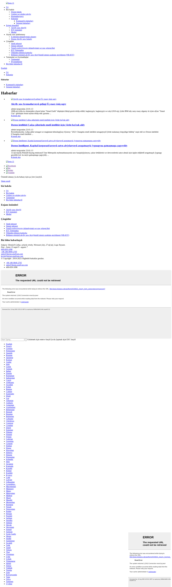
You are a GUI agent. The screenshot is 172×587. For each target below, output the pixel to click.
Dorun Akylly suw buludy (21, 39)
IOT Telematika (17, 50)
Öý (7, 7)
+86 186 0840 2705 (9, 252)
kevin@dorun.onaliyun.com (12, 256)
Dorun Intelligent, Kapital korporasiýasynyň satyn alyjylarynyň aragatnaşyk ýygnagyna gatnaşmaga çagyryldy (69, 145)
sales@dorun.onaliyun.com (12, 254)
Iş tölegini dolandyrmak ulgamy (23, 37)
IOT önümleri (16, 30)
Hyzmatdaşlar (16, 62)
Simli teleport (16, 43)
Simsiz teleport (17, 46)
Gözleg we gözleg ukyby (21, 14)
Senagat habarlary (23, 23)
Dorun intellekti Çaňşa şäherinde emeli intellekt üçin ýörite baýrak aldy (48, 125)
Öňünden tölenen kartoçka (21, 53)
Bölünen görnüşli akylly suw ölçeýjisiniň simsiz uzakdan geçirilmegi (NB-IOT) (42, 55)
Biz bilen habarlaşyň (14, 64)
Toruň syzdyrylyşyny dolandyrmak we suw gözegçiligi (33, 48)
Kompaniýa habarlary (24, 21)
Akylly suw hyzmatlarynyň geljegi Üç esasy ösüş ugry (38, 104)
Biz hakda (10, 193)
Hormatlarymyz (17, 16)
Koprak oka (16, 116)
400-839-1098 (6, 249)
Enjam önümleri (12, 25)
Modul (13, 32)
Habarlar (14, 19)
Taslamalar (15, 59)
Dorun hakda (16, 12)
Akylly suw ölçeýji (18, 28)
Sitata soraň (5, 181)
